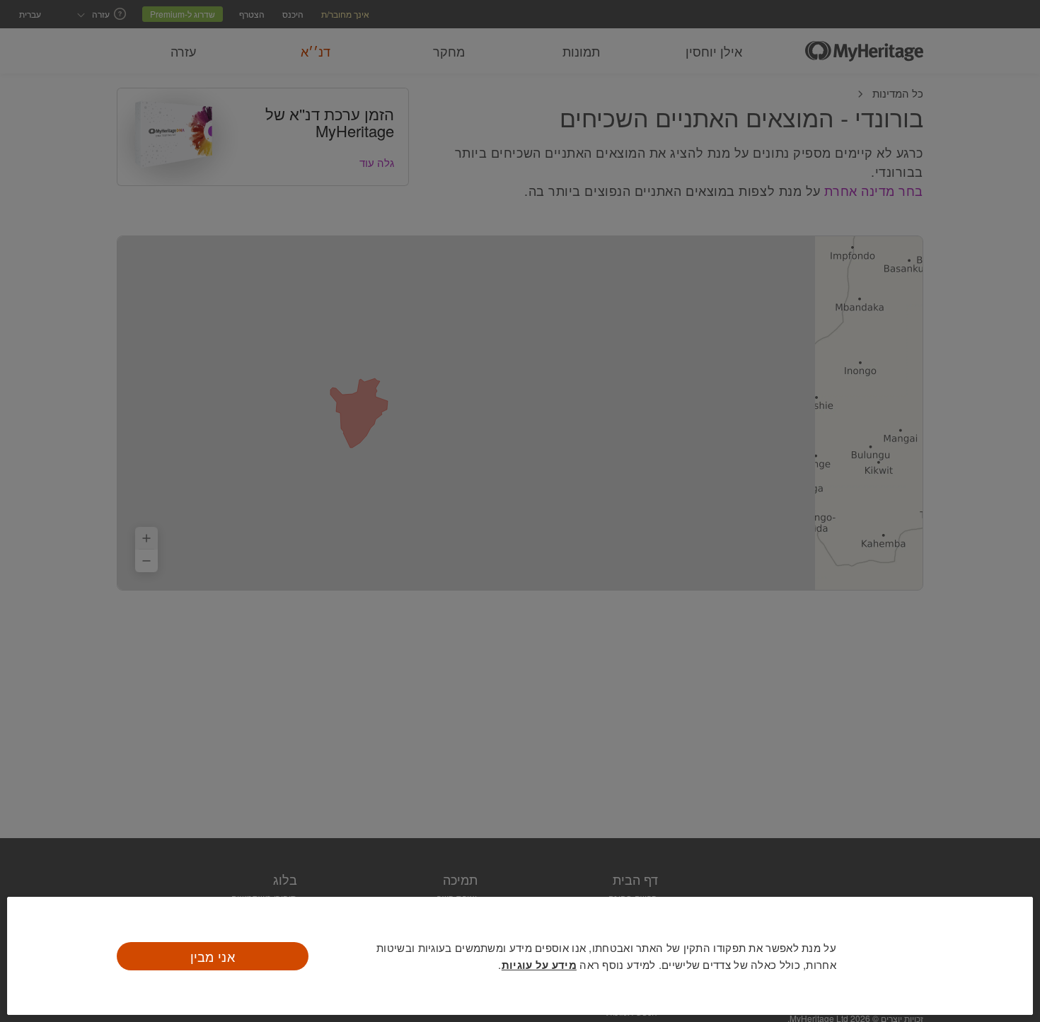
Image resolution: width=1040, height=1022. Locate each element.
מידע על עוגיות (539, 964)
